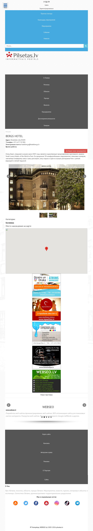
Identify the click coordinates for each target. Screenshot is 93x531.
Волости (46, 105)
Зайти (46, 5)
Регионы (46, 85)
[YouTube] (46, 503)
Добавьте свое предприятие (76, 151)
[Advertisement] (40, 68)
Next (84, 176)
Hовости (46, 39)
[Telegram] (77, 503)
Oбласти (46, 91)
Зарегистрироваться (46, 8)
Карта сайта (46, 434)
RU (46, 2)
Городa (46, 98)
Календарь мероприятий (46, 20)
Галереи (46, 125)
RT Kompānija (34, 527)
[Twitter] (26, 503)
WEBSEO (43, 527)
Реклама (46, 461)
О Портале (46, 470)
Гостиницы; (10, 223)
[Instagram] (56, 503)
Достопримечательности (46, 119)
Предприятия (46, 112)
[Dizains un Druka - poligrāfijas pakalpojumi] (46, 285)
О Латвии (46, 78)
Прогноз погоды (46, 14)
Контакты (46, 443)
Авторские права (46, 452)
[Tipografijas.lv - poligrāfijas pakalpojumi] (46, 333)
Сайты (46, 480)
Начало (8, 132)
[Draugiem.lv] (15, 503)
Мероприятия (46, 26)
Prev (8, 176)
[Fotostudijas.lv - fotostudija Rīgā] (46, 357)
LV (44, 2)
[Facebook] (36, 503)
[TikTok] (67, 503)
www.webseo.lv (11, 410)
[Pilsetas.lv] (46, 55)
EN (49, 2)
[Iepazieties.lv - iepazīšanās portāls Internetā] (46, 309)
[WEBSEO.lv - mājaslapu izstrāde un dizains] (46, 381)
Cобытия (46, 32)
